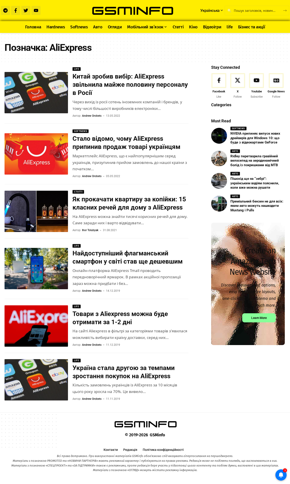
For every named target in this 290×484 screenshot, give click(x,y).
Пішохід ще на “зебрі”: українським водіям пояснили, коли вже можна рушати (254, 183)
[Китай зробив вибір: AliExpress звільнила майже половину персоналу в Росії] (36, 92)
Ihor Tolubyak (90, 230)
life (76, 69)
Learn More (259, 318)
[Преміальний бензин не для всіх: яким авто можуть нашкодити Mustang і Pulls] (219, 204)
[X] (237, 86)
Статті (78, 191)
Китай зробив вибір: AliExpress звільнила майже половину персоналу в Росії (130, 85)
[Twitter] (25, 10)
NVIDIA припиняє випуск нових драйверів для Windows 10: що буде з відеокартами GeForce (255, 137)
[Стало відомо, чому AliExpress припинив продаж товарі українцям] (36, 154)
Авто (235, 151)
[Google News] (276, 86)
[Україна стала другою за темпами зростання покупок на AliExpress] (36, 379)
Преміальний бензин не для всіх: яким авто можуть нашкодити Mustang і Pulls (256, 205)
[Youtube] (36, 10)
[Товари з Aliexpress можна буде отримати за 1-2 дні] (36, 326)
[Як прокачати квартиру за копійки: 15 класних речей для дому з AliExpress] (36, 211)
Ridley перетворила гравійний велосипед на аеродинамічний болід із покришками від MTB (254, 160)
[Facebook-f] (15, 10)
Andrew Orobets (92, 115)
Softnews (80, 131)
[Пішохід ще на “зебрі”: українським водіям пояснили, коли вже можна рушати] (219, 181)
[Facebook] (219, 86)
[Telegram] (5, 10)
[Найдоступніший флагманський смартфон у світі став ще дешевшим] (36, 268)
